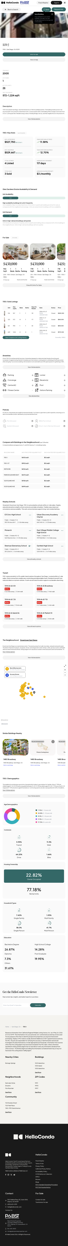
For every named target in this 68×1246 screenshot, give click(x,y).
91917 (36, 1088)
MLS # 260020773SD (11, 741)
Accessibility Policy (41, 1171)
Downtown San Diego (28, 640)
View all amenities (34, 396)
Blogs (37, 1182)
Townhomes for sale (41, 1202)
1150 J (5, 277)
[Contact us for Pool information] (64, 385)
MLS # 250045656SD (38, 741)
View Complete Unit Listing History (16, 337)
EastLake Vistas (10, 1083)
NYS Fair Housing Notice (43, 1187)
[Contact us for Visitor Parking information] (64, 390)
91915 (36, 1086)
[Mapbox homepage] (4, 720)
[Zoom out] (65, 672)
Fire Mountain (9, 1088)
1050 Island (38, 1066)
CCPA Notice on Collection (43, 1174)
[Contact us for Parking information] (32, 375)
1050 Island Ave (40, 1068)
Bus (8, 589)
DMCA (37, 1177)
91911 (36, 1083)
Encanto (8, 1086)
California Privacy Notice (43, 1169)
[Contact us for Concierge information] (32, 380)
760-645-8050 (11, 1228)
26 (4, 87)
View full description (34, 119)
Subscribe (38, 1005)
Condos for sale (40, 1199)
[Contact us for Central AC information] (32, 385)
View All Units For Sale (34, 285)
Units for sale (34, 54)
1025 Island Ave (39, 1063)
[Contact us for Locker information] (64, 375)
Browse (37, 1179)
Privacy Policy (39, 1166)
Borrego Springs (10, 1063)
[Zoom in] (65, 670)
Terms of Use (39, 1163)
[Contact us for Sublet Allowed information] (32, 426)
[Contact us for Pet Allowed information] (32, 421)
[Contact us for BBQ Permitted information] (64, 421)
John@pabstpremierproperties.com (17, 1231)
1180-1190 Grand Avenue (12, 1108)
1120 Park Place (10, 1105)
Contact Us (8, 1210)
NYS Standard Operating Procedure (46, 1185)
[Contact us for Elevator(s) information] (64, 380)
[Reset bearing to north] (65, 675)
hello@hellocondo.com (14, 1207)
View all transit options (34, 626)
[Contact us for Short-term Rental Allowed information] (64, 426)
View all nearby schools (34, 559)
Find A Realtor (43, 3)
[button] (32, 695)
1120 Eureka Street (11, 1103)
